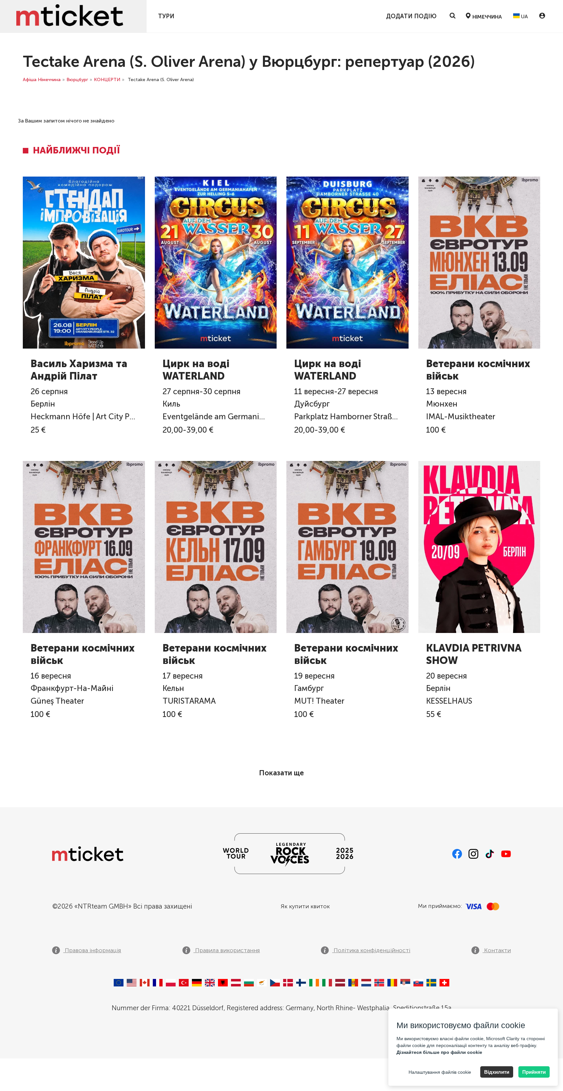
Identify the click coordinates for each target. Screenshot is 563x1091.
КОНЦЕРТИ (107, 79)
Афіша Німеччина (42, 79)
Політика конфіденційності (371, 950)
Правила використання (227, 950)
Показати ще (281, 772)
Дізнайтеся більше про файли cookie (439, 1052)
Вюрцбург (77, 79)
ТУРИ (166, 16)
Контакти (497, 950)
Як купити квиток (305, 906)
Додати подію (411, 16)
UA (524, 16)
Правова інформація (92, 950)
